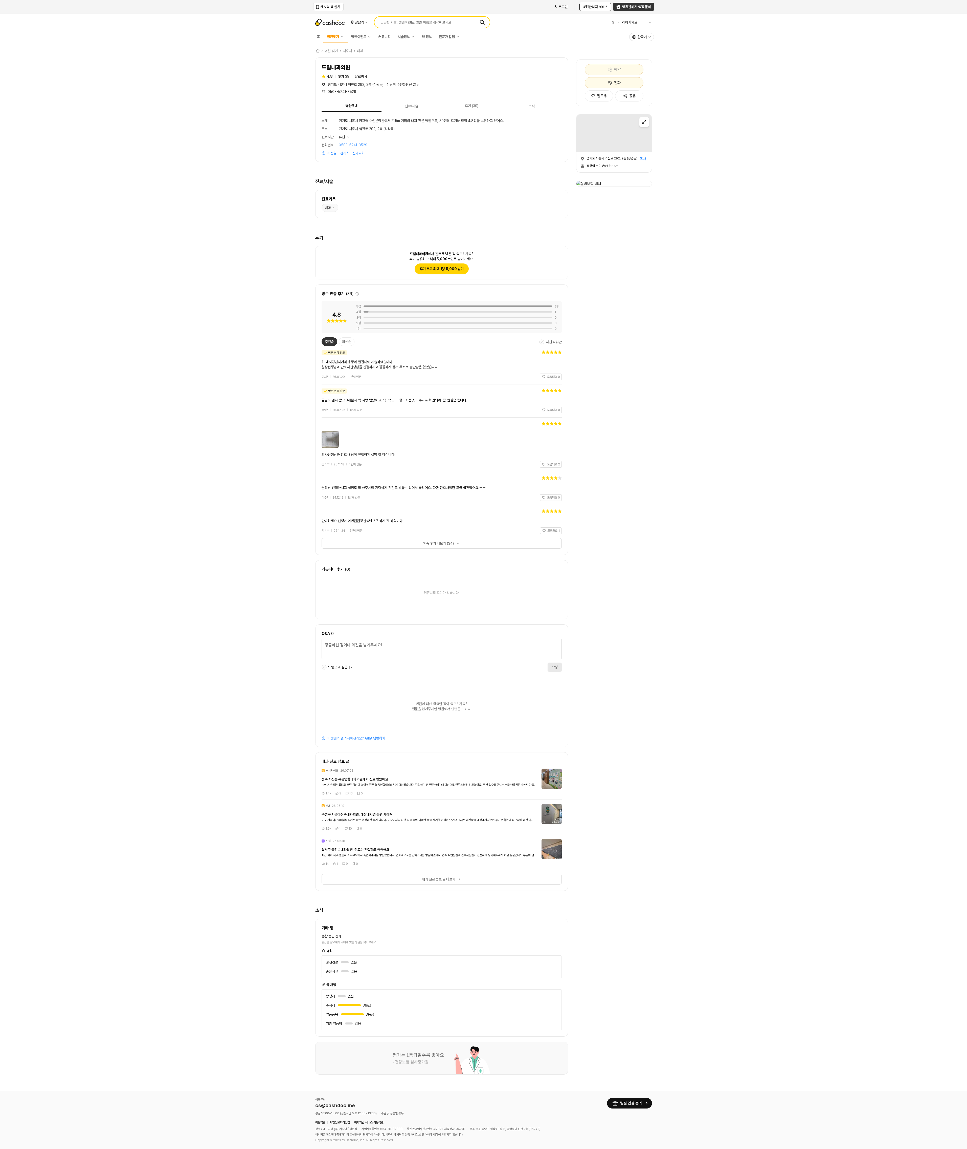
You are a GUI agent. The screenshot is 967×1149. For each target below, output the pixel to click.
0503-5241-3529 (353, 145)
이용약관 (320, 1122)
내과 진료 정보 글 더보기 (438, 879)
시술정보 (404, 37)
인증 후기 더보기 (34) (438, 543)
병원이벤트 (358, 37)
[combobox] (641, 37)
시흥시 (347, 51)
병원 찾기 (331, 51)
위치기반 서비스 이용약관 (369, 1122)
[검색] (482, 22)
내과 (360, 51)
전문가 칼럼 (447, 37)
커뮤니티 (384, 37)
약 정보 (427, 37)
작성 (555, 667)
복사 (643, 159)
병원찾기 (333, 37)
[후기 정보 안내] (357, 294)
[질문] (442, 650)
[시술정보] (414, 37)
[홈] (318, 51)
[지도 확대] (644, 122)
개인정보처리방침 (340, 1122)
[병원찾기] (343, 37)
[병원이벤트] (370, 37)
